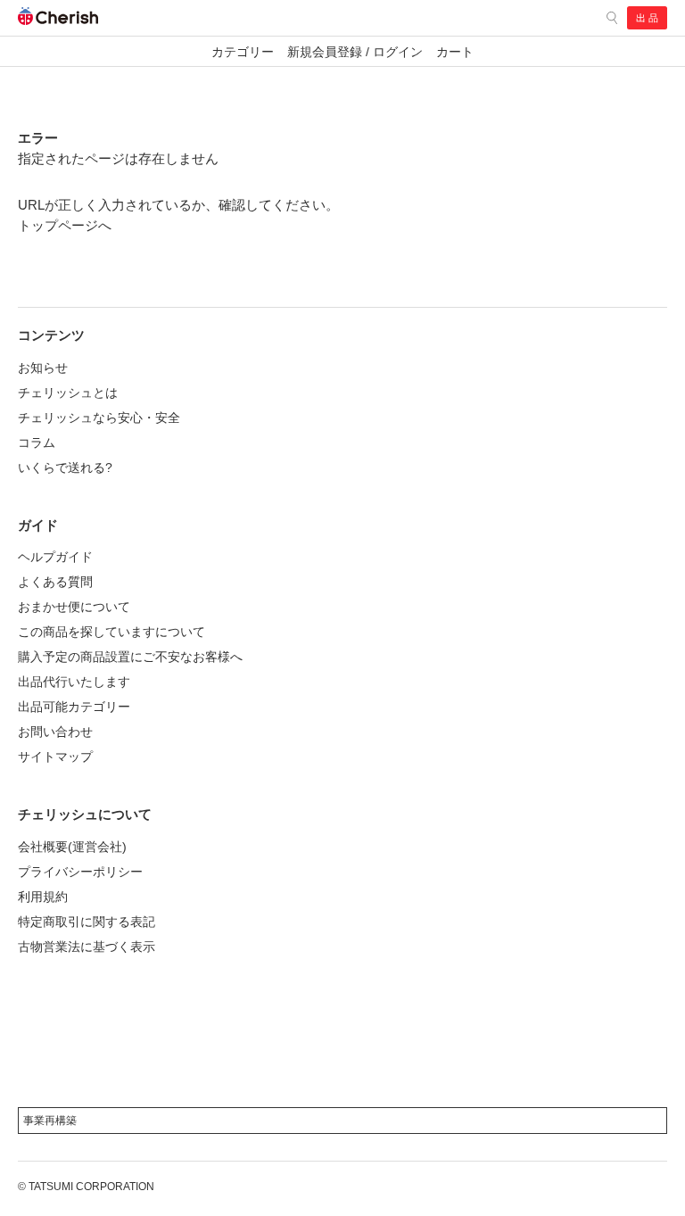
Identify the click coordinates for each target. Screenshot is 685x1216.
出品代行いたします (74, 681)
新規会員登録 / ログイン (355, 51)
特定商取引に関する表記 (86, 921)
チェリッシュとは (68, 392)
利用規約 (43, 896)
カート (455, 51)
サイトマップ (55, 756)
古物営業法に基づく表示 (86, 946)
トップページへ (64, 225)
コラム (36, 442)
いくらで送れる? (65, 467)
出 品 (647, 17)
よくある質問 (55, 582)
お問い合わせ (55, 731)
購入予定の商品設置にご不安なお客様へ (130, 656)
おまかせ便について (74, 607)
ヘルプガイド (55, 557)
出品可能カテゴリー (74, 706)
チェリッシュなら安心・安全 (99, 417)
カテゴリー (242, 51)
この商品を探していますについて (111, 632)
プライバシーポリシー (80, 871)
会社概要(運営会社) (72, 847)
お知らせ (43, 367)
